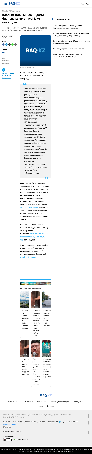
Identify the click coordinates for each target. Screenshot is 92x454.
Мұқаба (5, 11)
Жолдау (50, 406)
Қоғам (40, 406)
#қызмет (5, 60)
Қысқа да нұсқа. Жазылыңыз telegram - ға (8, 76)
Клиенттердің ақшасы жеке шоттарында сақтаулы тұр (34, 237)
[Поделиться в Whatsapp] (12, 44)
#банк (4, 58)
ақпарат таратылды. (29, 207)
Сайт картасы (8, 436)
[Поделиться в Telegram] (6, 44)
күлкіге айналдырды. (29, 257)
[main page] (44, 3)
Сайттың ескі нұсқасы (60, 401)
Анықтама (78, 401)
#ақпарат (6, 63)
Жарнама (29, 401)
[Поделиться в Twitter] (9, 44)
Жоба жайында (14, 401)
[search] (87, 3)
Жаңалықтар (15, 11)
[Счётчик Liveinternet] (8, 439)
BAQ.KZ (4, 52)
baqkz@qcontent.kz (10, 424)
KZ (82, 4)
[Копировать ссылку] (15, 44)
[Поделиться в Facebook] (3, 44)
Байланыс (41, 401)
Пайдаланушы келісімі (12, 431)
